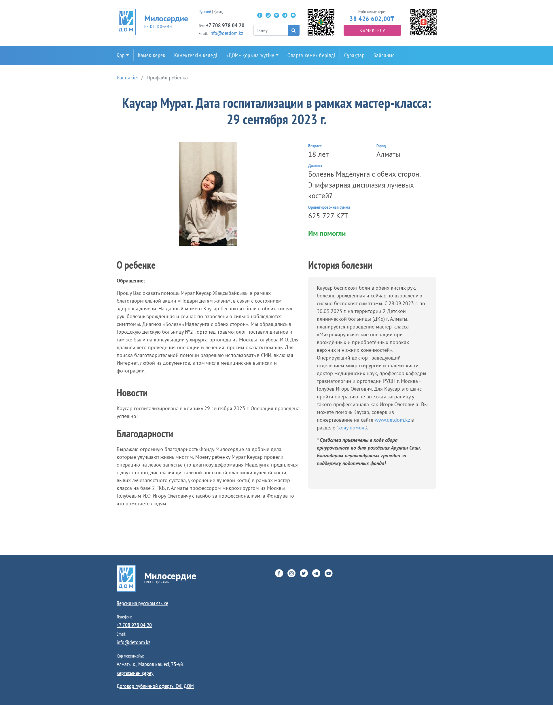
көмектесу (372, 30)
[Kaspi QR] (423, 21)
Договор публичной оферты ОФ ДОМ (155, 686)
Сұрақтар (354, 55)
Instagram (268, 15)
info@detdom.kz (226, 33)
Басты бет (128, 77)
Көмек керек (151, 55)
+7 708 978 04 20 (225, 25)
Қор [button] (121, 55)
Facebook (259, 15)
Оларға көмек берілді (311, 55)
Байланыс (384, 55)
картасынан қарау (135, 673)
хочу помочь (352, 427)
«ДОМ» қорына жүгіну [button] (250, 55)
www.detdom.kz (393, 419)
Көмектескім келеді (195, 55)
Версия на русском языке (142, 603)
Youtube (293, 15)
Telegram (284, 15)
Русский (205, 11)
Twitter (276, 15)
